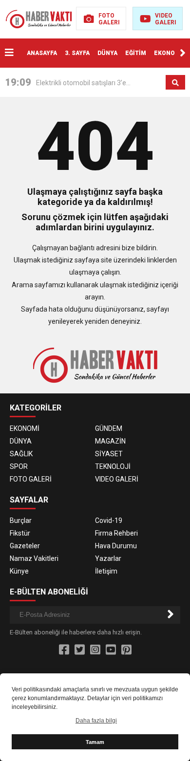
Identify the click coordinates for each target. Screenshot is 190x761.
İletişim (106, 571)
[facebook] (64, 650)
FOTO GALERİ (31, 479)
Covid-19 (108, 520)
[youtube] (111, 650)
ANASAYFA (42, 53)
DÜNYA (107, 53)
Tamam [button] (95, 742)
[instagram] (95, 650)
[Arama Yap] (175, 83)
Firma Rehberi (116, 533)
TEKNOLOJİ (113, 466)
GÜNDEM (108, 428)
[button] (182, 53)
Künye (19, 571)
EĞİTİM (135, 53)
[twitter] (80, 650)
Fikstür (20, 533)
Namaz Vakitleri (34, 558)
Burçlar (21, 520)
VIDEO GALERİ (116, 479)
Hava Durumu (116, 546)
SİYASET (109, 454)
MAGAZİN (110, 441)
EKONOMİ (168, 53)
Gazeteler (25, 546)
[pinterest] (126, 650)
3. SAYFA (77, 53)
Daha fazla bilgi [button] (96, 720)
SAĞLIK (21, 454)
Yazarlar (108, 558)
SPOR (19, 466)
